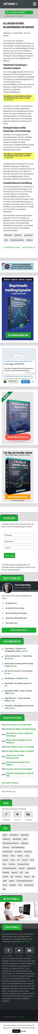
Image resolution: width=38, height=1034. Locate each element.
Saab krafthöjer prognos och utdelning (20, 747)
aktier (6, 240)
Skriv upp (9, 555)
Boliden (20, 856)
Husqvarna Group (23, 864)
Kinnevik (22, 868)
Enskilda (5, 860)
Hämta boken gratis (19, 630)
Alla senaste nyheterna (10, 783)
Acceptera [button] (16, 1031)
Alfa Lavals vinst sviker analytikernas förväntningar (19, 734)
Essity (32, 860)
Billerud (5, 856)
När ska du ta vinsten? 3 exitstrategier (19, 671)
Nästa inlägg (27, 248)
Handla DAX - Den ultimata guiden (17, 683)
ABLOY (5, 835)
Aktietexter (24, 843)
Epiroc (13, 860)
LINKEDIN (28, 820)
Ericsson (25, 860)
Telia (20, 885)
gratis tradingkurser (19, 16)
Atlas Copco (28, 851)
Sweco (5, 885)
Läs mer (24, 651)
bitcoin (13, 856)
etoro (4, 864)
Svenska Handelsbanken (25, 881)
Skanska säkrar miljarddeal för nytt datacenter (18, 741)
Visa (4, 889)
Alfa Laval (6, 847)
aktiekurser (18, 235)
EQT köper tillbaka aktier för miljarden (20, 751)
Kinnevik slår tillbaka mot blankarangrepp (21, 729)
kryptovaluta (31, 868)
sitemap (21, 1017)
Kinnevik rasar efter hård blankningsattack (15, 756)
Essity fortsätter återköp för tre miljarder (18, 763)
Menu (34, 4)
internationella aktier (17, 240)
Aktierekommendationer (11, 843)
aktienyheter (28, 235)
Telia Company (28, 885)
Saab (26, 872)
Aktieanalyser (14, 835)
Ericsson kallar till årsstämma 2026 (18, 725)
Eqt (18, 860)
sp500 (5, 881)
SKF (33, 877)
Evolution (12, 864)
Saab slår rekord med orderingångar (19, 769)
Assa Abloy (18, 851)
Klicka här (8, 100)
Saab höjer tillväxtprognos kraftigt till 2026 (19, 774)
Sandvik (5, 877)
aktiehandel (8, 235)
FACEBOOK (6, 820)
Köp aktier (6, 872)
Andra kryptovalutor (18, 847)
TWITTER (17, 820)
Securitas (19, 877)
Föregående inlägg (12, 248)
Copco (27, 856)
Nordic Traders (26, 942)
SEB (12, 877)
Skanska (27, 877)
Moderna (29, 240)
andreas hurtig (7, 851)
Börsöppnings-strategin (13, 678)
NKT (21, 872)
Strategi (11, 881)
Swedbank (13, 885)
